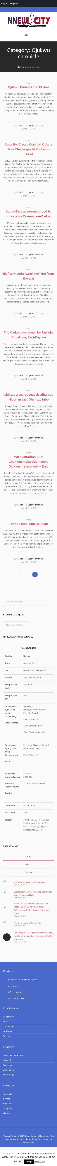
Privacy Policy (9, 1136)
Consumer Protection (13, 1055)
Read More (40, 1162)
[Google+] (25, 1131)
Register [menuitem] (14, 3)
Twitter (6, 1099)
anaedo (19, 125)
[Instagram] (28, 1131)
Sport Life (7, 1060)
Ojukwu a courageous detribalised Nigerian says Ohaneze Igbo (28, 397)
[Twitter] (32, 1131)
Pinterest (7, 1113)
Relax (5, 1022)
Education (7, 1065)
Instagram (7, 1108)
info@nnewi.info (15, 992)
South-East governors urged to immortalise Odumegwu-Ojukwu (28, 214)
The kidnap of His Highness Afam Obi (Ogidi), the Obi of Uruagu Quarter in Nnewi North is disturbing (34, 936)
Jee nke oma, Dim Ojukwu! (28, 524)
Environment (9, 1070)
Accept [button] (29, 1161)
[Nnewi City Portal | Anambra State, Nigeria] (28, 20)
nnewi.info (13, 986)
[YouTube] (36, 1131)
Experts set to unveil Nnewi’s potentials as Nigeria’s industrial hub (33, 893)
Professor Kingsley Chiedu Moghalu (29, 882)
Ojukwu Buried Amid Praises (28, 87)
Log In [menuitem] (4, 3)
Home (20, 67)
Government (9, 1026)
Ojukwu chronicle (35, 125)
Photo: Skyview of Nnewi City (27, 923)
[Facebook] (21, 1131)
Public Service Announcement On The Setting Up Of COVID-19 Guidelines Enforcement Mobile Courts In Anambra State (32, 908)
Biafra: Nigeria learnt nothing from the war (28, 276)
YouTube (7, 1103)
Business (6, 1036)
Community (8, 1017)
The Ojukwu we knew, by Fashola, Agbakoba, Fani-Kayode (28, 335)
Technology (8, 1075)
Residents (7, 1031)
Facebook (7, 1094)
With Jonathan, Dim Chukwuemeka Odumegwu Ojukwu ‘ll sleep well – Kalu (28, 461)
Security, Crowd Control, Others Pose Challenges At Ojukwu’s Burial (28, 149)
